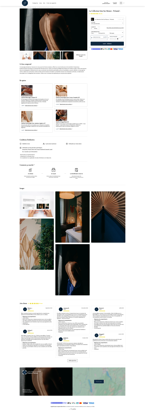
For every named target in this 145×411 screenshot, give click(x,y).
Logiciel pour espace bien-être (58, 406)
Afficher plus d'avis (72, 360)
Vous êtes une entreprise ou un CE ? (115, 27)
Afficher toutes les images (80, 55)
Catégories (35, 3)
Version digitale (100, 37)
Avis (44, 3)
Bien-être (29, 7)
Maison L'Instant (23, 7)
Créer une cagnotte (51, 3)
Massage (34, 7)
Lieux (40, 3)
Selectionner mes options (31, 105)
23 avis (100, 13)
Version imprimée (116, 36)
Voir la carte (99, 381)
